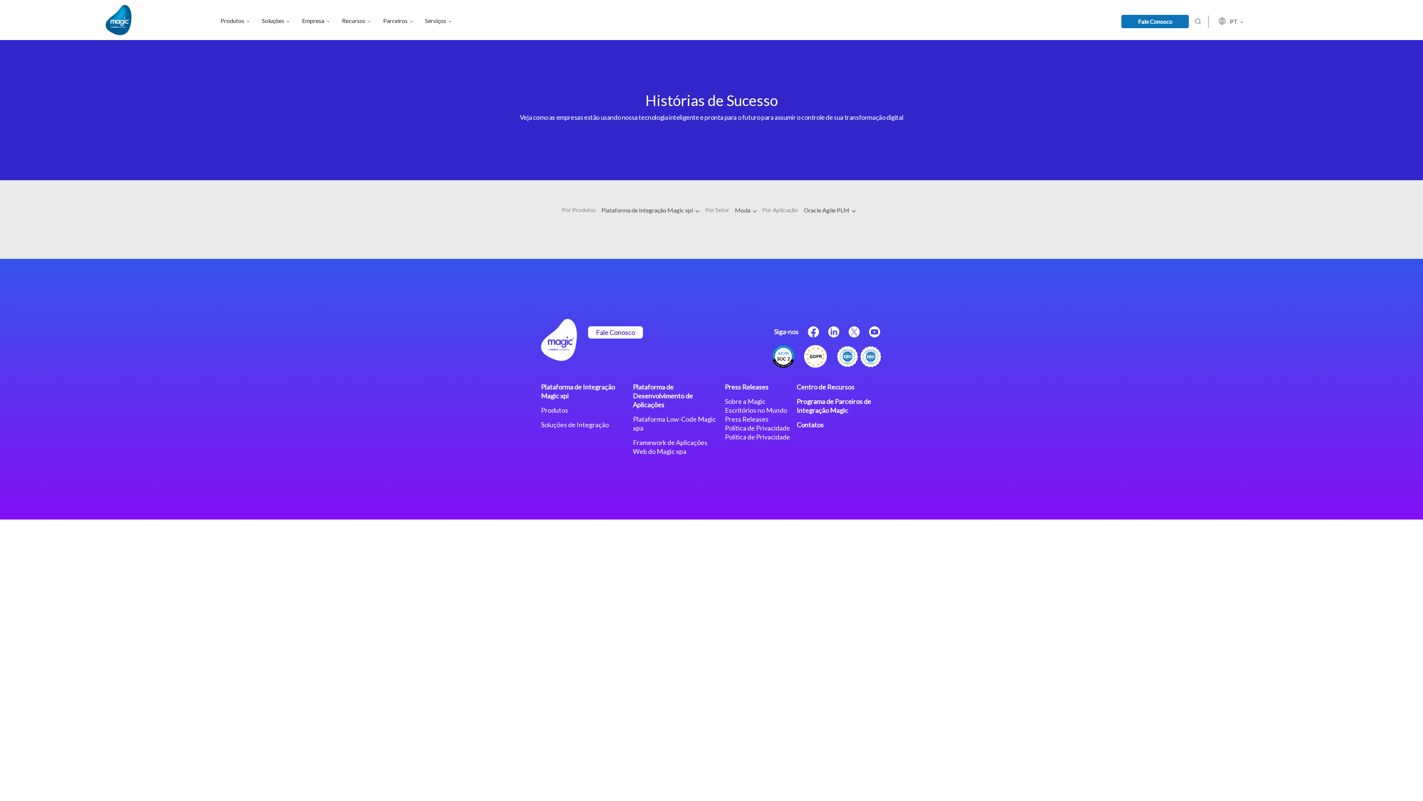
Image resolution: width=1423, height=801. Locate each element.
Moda (743, 210)
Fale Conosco (1155, 21)
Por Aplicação (780, 209)
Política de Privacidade (757, 428)
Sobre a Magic (745, 401)
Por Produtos (579, 209)
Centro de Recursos (826, 387)
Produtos (554, 410)
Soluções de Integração (575, 425)
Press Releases (747, 387)
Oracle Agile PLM (827, 210)
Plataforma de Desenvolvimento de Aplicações (663, 396)
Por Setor (717, 209)
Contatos (810, 425)
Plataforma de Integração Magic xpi (647, 210)
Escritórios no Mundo (756, 410)
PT (1234, 21)
